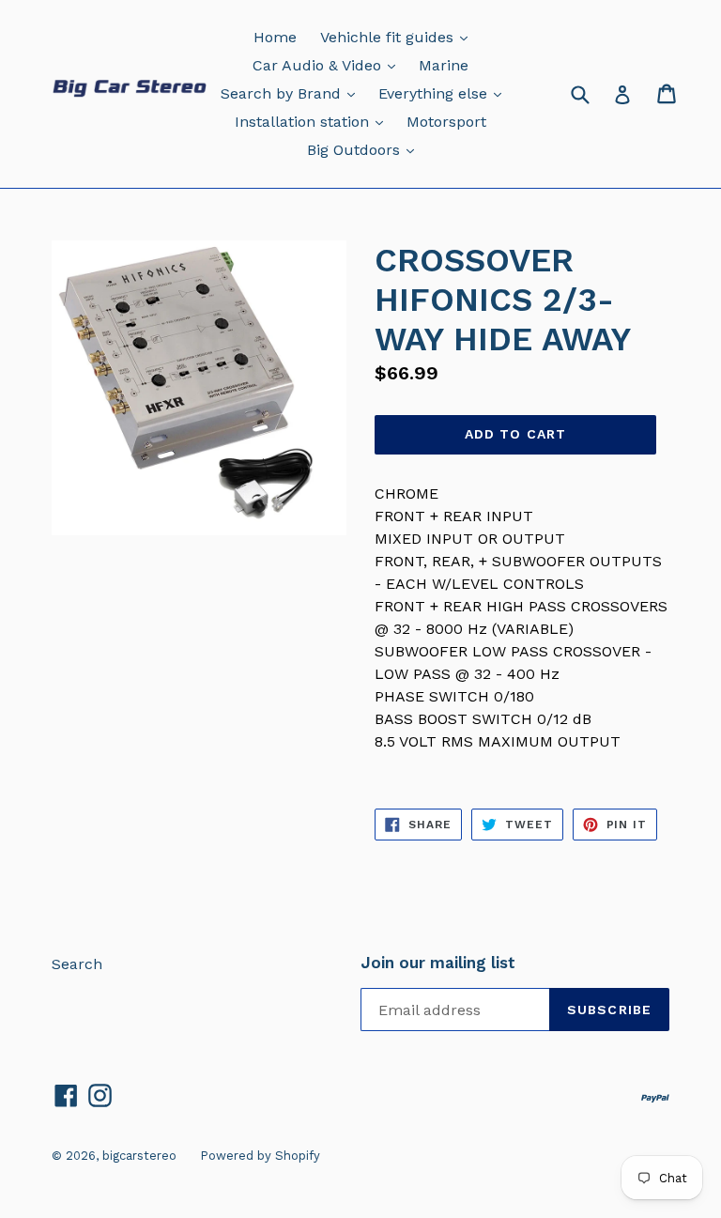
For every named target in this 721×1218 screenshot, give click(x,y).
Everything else (444, 93)
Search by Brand (292, 93)
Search (77, 964)
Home (275, 37)
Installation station (313, 121)
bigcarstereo (139, 1156)
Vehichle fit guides (398, 36)
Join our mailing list (437, 962)
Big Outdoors (365, 149)
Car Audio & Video (329, 64)
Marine (443, 65)
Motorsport (446, 122)
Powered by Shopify (260, 1156)
